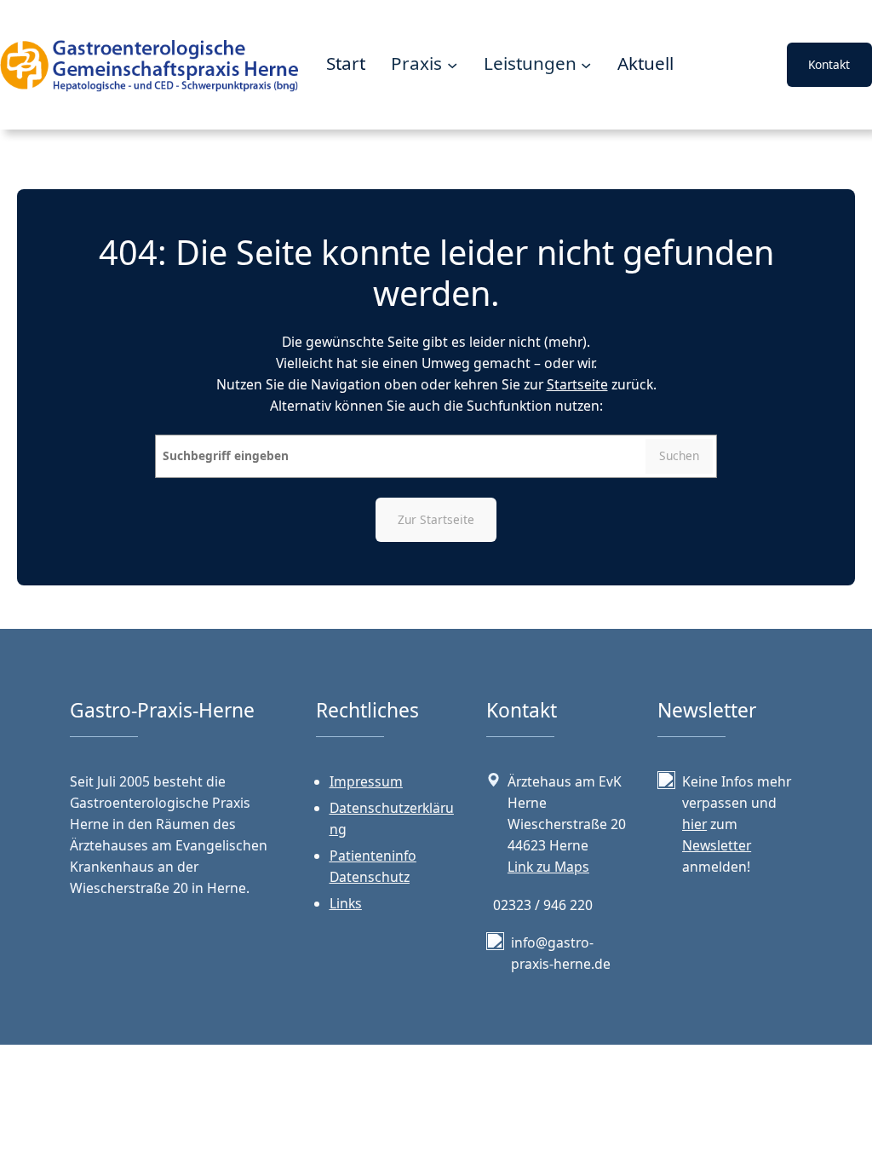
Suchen (679, 455)
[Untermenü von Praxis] (452, 65)
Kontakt (829, 64)
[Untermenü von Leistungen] (586, 65)
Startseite (577, 384)
